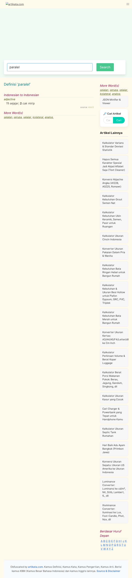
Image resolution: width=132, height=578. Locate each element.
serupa (18, 117)
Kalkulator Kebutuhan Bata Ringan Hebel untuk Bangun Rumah (113, 270)
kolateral (38, 117)
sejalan (8, 117)
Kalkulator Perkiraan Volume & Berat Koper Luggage (113, 357)
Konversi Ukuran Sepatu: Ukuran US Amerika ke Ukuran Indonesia (113, 467)
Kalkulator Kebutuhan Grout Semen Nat (112, 199)
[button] (128, 4)
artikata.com (35, 566)
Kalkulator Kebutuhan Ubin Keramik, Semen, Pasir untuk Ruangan (112, 219)
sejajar (27, 117)
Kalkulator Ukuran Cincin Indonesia (112, 237)
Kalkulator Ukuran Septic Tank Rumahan (112, 432)
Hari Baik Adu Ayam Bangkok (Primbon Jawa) (113, 449)
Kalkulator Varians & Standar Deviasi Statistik (113, 146)
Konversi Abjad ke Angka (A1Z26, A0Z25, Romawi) (112, 183)
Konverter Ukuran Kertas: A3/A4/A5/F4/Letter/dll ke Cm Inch (115, 337)
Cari (118, 120)
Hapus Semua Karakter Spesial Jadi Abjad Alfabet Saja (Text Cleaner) (113, 164)
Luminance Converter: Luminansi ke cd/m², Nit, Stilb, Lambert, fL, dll (114, 488)
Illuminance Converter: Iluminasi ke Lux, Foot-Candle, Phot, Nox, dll (113, 512)
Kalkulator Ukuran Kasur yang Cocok (112, 397)
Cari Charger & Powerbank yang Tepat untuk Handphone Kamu (112, 414)
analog (49, 117)
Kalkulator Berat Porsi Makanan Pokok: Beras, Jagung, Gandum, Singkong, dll (112, 379)
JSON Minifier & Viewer (111, 101)
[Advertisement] (65, 35)
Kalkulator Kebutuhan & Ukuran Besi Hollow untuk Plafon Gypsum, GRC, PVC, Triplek (113, 294)
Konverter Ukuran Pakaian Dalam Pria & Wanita (113, 252)
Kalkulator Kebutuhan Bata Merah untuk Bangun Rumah (111, 317)
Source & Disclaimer (108, 571)
